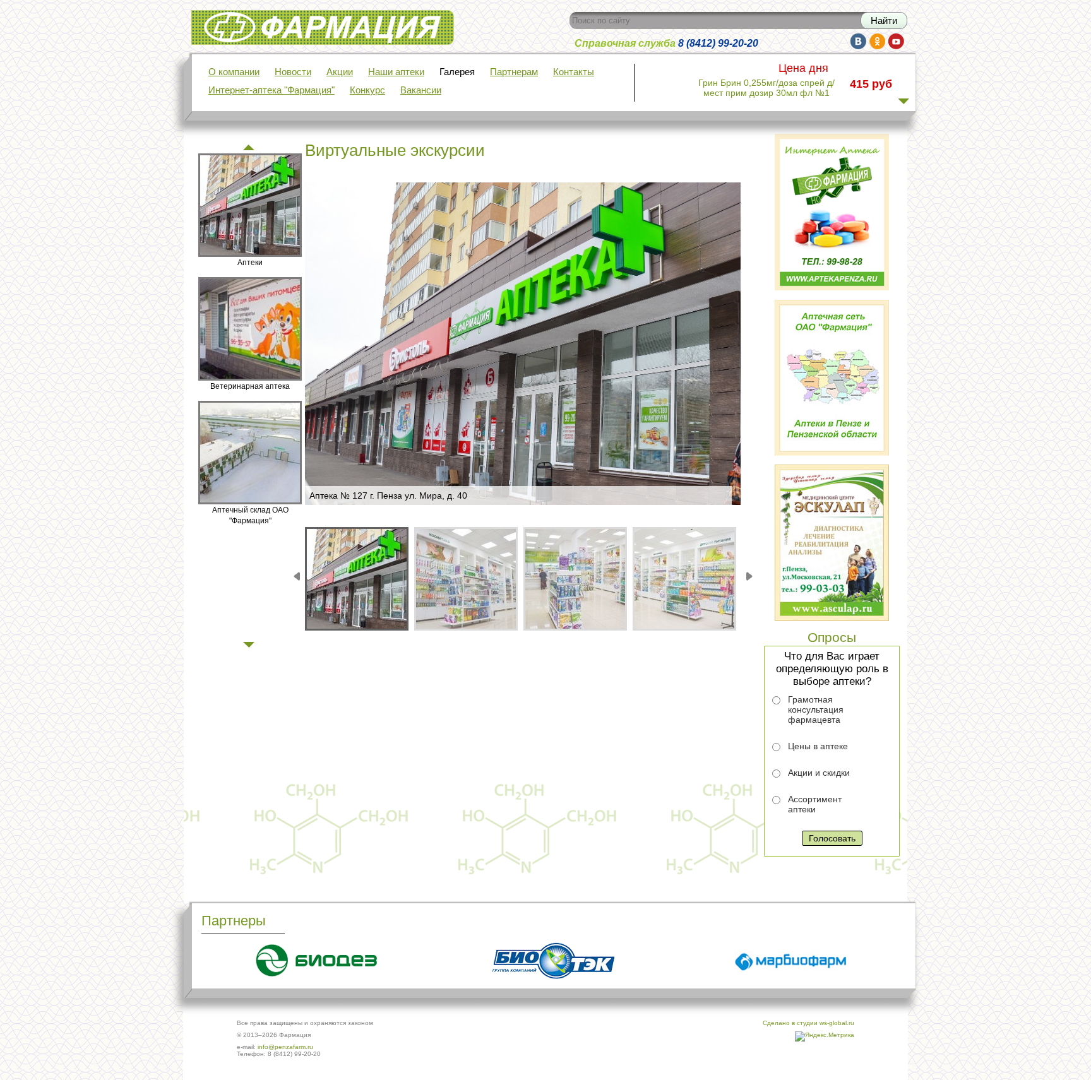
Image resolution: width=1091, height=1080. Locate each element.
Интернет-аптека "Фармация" (271, 90)
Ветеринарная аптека (250, 386)
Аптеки (250, 262)
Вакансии (420, 90)
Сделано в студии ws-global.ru (808, 1022)
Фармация (213, 18)
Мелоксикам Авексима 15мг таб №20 (767, 88)
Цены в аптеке (818, 746)
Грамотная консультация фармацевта (816, 709)
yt (896, 41)
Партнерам (514, 72)
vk (858, 41)
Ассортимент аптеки (815, 804)
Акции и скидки (819, 773)
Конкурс (367, 90)
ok (877, 41)
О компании (233, 72)
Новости (293, 72)
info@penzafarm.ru (285, 1046)
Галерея (457, 72)
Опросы (832, 637)
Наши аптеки (396, 72)
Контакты (573, 72)
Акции (339, 72)
